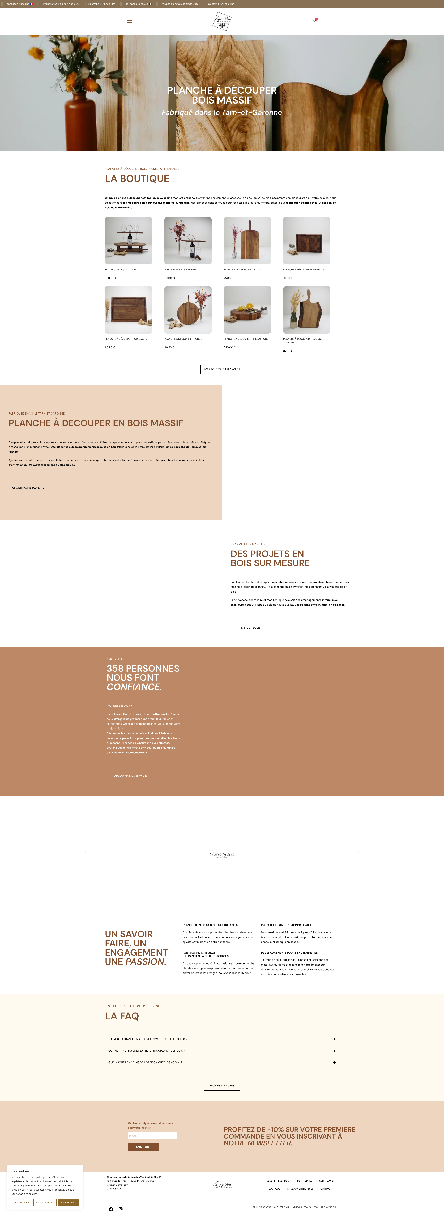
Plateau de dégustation (120, 269)
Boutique (274, 1188)
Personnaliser (22, 1202)
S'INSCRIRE (145, 1147)
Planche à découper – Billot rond (246, 338)
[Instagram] (120, 1209)
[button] (85, 852)
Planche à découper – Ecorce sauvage (302, 340)
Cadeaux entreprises (300, 1188)
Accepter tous (68, 1202)
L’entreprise (304, 1180)
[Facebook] (111, 1209)
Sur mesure (326, 1180)
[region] (45, 1187)
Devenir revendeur (278, 1180)
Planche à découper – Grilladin (126, 338)
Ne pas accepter (45, 1202)
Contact (325, 1188)
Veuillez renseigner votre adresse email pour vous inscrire (151, 1125)
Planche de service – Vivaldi (242, 269)
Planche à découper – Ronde (183, 338)
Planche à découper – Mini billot (304, 269)
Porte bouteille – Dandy (180, 269)
